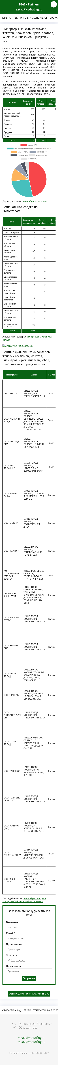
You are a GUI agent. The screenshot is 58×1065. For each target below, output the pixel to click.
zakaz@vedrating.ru (29, 9)
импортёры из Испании (34, 201)
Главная (7, 18)
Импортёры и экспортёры (31, 18)
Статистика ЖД (11, 1010)
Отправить (29, 978)
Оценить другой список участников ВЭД (29, 993)
